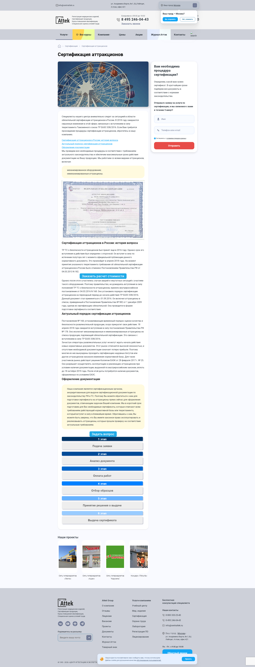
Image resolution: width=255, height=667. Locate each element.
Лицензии (107, 616)
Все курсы (85, 34)
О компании (108, 605)
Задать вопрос (103, 434)
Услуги (63, 34)
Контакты (179, 34)
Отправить (174, 145)
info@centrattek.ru (66, 5)
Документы (108, 631)
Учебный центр (139, 605)
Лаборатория (138, 626)
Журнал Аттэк (159, 34)
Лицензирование (140, 637)
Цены (122, 34)
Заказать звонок (130, 23)
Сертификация (139, 616)
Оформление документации (76, 147)
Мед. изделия (139, 611)
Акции (139, 34)
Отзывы (106, 611)
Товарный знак (109, 647)
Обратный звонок (177, 653)
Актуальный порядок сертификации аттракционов (87, 144)
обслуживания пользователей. (149, 660)
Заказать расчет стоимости (103, 276)
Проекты (106, 626)
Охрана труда (139, 621)
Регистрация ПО (140, 631)
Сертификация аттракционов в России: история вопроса (90, 140)
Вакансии (107, 621)
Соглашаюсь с (171, 138)
